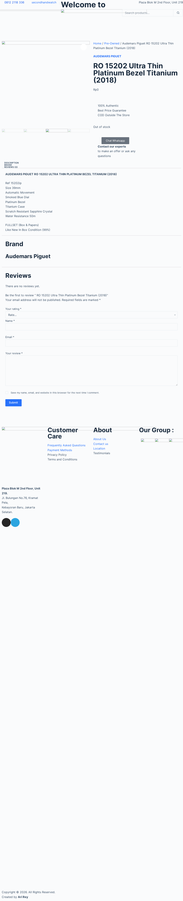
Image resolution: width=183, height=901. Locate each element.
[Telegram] (15, 522)
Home (97, 43)
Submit (13, 402)
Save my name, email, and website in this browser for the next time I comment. (55, 392)
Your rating (13, 309)
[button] (30, 10)
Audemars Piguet (107, 56)
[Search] (178, 12)
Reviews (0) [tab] (11, 167)
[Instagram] (6, 522)
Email (9, 337)
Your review (14, 353)
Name (10, 321)
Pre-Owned (111, 43)
